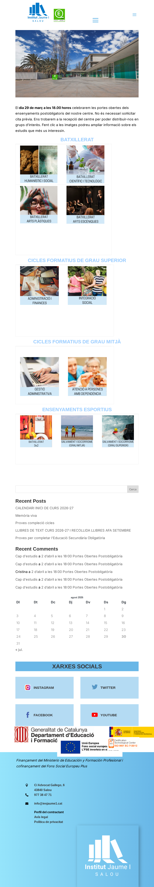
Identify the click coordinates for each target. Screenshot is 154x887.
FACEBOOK (43, 715)
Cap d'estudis (26, 556)
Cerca (133, 489)
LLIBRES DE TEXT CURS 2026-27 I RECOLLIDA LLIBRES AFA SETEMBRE (73, 530)
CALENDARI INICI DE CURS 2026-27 (44, 508)
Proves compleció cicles (34, 523)
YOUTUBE (108, 715)
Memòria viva (26, 516)
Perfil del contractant (49, 812)
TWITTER (108, 688)
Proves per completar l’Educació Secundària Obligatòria (60, 538)
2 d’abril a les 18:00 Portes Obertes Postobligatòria (81, 556)
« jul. (19, 650)
